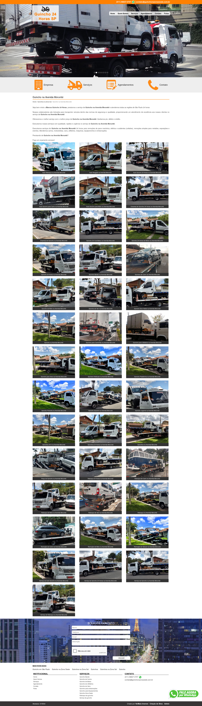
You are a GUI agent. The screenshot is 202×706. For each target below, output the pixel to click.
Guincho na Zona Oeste (61, 669)
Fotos (166, 13)
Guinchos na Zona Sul (45, 102)
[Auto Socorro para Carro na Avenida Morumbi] (54, 192)
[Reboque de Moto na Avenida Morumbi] (54, 498)
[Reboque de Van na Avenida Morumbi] (100, 498)
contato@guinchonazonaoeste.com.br (153, 2)
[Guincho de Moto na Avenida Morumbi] (54, 294)
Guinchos (94, 669)
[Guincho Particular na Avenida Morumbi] (100, 362)
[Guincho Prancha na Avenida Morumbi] (54, 396)
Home (112, 13)
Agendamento (146, 13)
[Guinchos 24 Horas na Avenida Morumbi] (100, 430)
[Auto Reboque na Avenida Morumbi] (54, 158)
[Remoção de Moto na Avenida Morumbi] (100, 532)
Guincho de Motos (85, 681)
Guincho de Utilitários (86, 684)
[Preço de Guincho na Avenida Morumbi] (54, 464)
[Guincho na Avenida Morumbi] (54, 328)
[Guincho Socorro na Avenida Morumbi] (100, 396)
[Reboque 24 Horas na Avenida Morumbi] (100, 464)
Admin (166, 703)
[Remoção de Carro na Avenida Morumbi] (54, 532)
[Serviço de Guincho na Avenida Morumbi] (147, 566)
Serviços (134, 13)
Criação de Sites (156, 703)
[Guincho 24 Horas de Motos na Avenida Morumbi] (147, 226)
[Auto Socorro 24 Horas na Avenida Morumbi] (147, 158)
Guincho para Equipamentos (89, 691)
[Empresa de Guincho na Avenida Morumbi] (54, 226)
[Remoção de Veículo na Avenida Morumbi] (147, 532)
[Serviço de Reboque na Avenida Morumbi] (54, 600)
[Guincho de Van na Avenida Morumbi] (100, 294)
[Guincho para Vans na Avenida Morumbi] (54, 362)
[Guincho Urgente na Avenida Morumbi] (147, 396)
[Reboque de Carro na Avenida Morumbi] (147, 464)
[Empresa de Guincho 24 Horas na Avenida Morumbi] (147, 192)
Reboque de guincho (86, 695)
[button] (15, 40)
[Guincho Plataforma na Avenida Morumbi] (147, 362)
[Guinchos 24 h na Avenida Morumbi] (54, 430)
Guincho (122, 669)
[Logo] (45, 13)
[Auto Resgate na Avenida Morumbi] (100, 158)
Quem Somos (123, 13)
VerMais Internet (141, 703)
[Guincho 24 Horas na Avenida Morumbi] (54, 260)
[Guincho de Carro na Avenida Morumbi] (147, 260)
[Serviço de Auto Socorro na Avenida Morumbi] (54, 566)
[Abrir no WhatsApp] (133, 2)
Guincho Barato (85, 677)
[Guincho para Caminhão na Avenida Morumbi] (100, 328)
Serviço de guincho (86, 698)
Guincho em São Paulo (41, 669)
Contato (158, 13)
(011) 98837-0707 (123, 2)
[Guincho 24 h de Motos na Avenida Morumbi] (100, 226)
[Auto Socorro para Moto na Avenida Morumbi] (100, 192)
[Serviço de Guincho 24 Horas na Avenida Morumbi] (100, 566)
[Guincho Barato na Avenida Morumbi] (100, 260)
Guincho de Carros (86, 679)
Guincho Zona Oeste (86, 693)
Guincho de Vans (85, 686)
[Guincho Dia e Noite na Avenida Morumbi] (147, 294)
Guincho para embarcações (88, 688)
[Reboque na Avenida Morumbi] (147, 498)
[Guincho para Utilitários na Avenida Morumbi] (147, 328)
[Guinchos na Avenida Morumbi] (147, 430)
